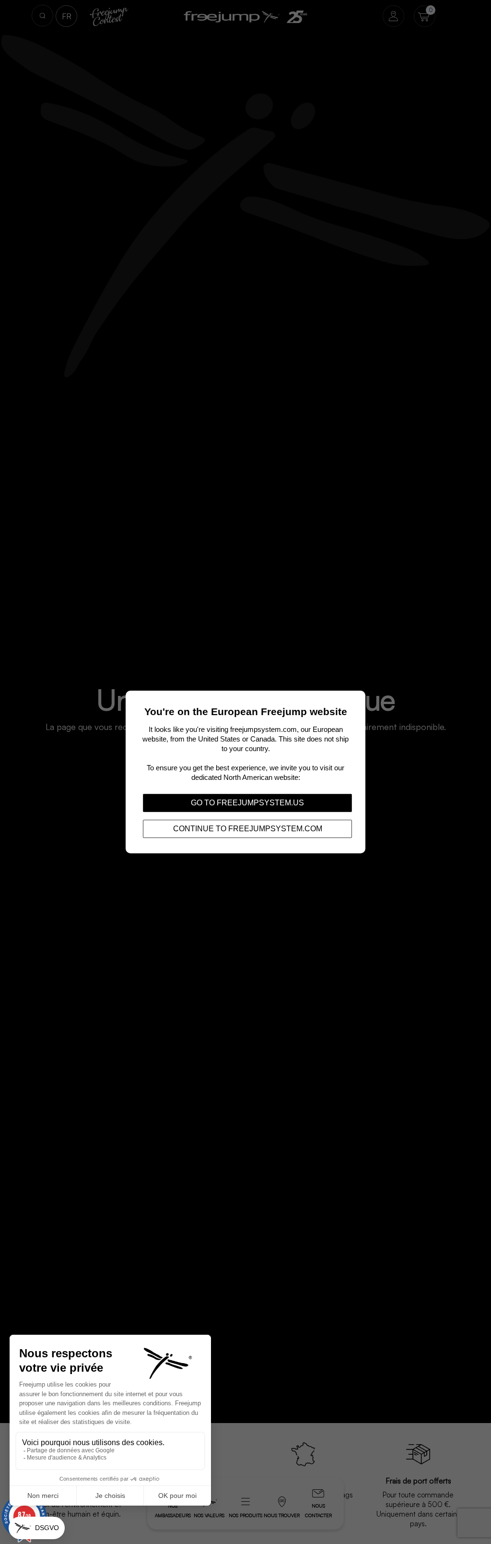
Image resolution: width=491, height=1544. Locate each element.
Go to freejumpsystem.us (247, 803)
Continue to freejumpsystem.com (247, 829)
